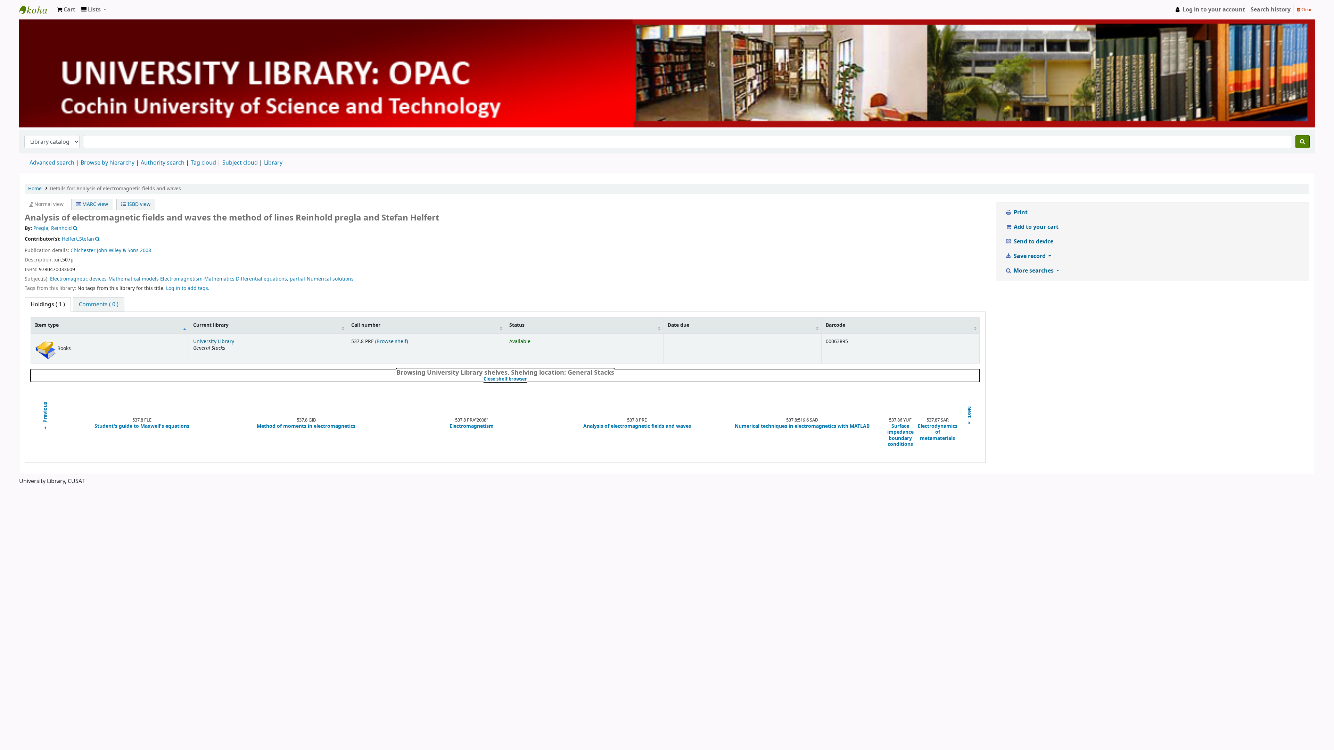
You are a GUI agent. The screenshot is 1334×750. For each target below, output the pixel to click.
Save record (1029, 256)
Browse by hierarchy (107, 163)
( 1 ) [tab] (48, 304)
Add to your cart (1035, 227)
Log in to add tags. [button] (187, 288)
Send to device (1032, 242)
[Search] (1302, 141)
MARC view (94, 204)
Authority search (162, 163)
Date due (678, 325)
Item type (47, 325)
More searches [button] (1033, 271)
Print (1020, 212)
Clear (1306, 9)
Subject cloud (240, 163)
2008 (145, 250)
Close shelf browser (529, 379)
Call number (365, 325)
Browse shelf (391, 341)
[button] (66, 10)
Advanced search (52, 163)
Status (517, 325)
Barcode (835, 325)
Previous (45, 412)
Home (35, 188)
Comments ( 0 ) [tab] (98, 304)
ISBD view (138, 204)
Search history (1271, 10)
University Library (36, 10)
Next (969, 412)
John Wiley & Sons (118, 250)
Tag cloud (203, 163)
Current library (211, 325)
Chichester (83, 250)
